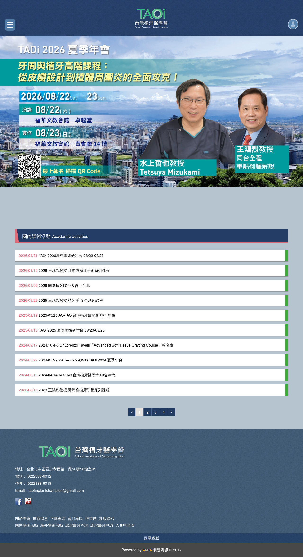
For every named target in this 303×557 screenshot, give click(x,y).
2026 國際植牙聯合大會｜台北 (54, 285)
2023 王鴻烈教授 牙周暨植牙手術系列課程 (64, 390)
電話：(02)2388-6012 (33, 476)
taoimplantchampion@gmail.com (56, 490)
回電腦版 (151, 538)
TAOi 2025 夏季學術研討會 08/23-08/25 (62, 330)
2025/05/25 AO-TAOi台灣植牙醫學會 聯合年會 (67, 315)
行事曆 (91, 518)
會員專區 (75, 518)
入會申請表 (125, 525)
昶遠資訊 (160, 549)
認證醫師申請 (101, 525)
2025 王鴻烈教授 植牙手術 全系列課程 (61, 300)
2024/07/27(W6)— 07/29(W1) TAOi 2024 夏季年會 (70, 360)
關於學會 (22, 518)
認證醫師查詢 (76, 525)
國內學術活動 (26, 525)
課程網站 (106, 518)
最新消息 (40, 518)
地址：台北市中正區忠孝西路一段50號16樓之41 (55, 469)
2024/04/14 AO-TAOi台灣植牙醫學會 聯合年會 (67, 375)
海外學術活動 (51, 525)
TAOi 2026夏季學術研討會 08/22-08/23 (61, 255)
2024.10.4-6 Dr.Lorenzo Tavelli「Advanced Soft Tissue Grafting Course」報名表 (96, 345)
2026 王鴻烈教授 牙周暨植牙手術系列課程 (64, 270)
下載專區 (57, 518)
